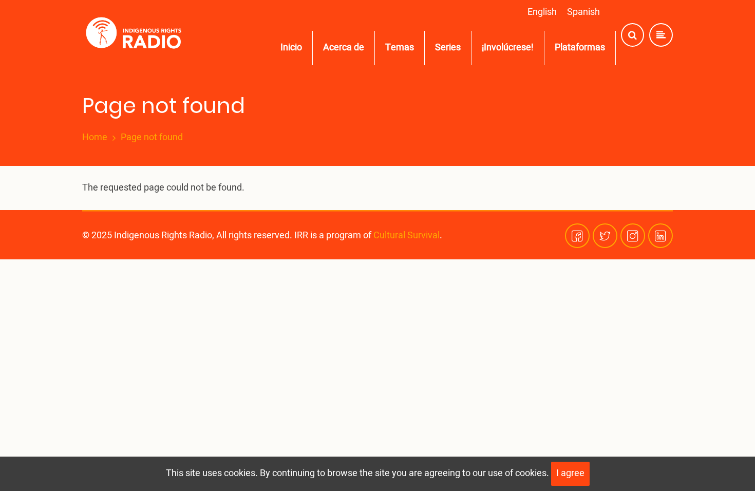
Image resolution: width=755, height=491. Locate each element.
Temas (399, 47)
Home (94, 137)
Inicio (291, 47)
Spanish (583, 12)
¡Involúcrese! (508, 47)
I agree (570, 473)
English (542, 12)
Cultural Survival (406, 235)
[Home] (136, 35)
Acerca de (343, 47)
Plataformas (580, 47)
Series (448, 47)
